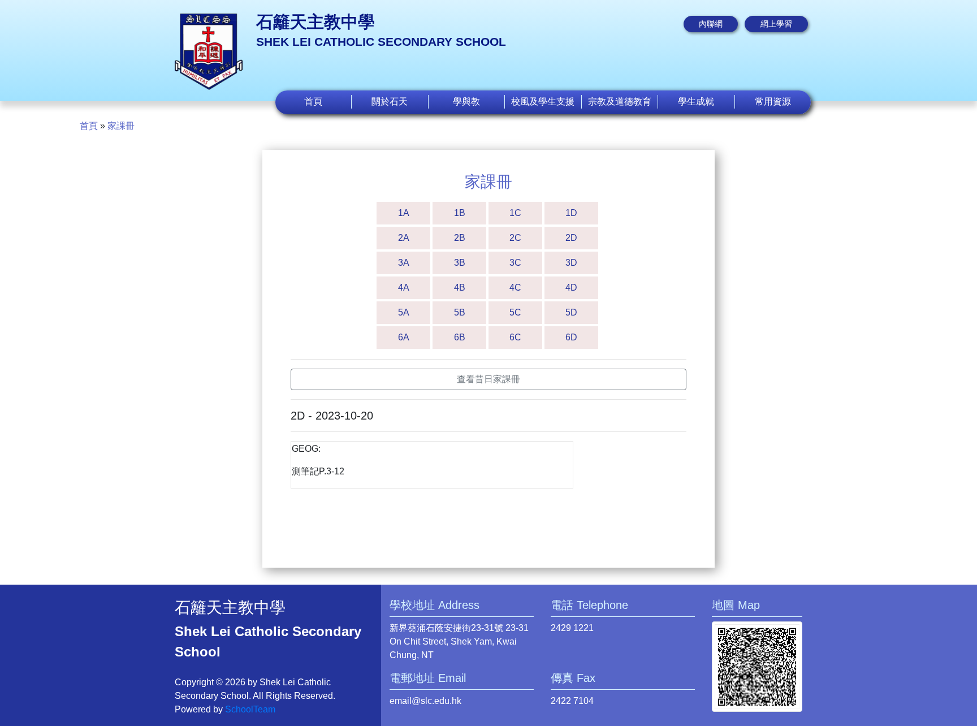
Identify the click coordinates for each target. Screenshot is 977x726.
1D (571, 213)
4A (403, 287)
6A (403, 337)
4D (571, 287)
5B (459, 312)
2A (403, 238)
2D (571, 238)
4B (459, 287)
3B (459, 262)
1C (515, 213)
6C (515, 337)
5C (515, 312)
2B (459, 238)
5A (403, 312)
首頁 (313, 101)
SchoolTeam (250, 709)
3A (403, 262)
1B (459, 213)
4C (515, 287)
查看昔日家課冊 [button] (488, 379)
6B (459, 337)
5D (571, 312)
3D (571, 262)
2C (515, 238)
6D (571, 337)
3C (515, 262)
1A (403, 213)
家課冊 (121, 126)
